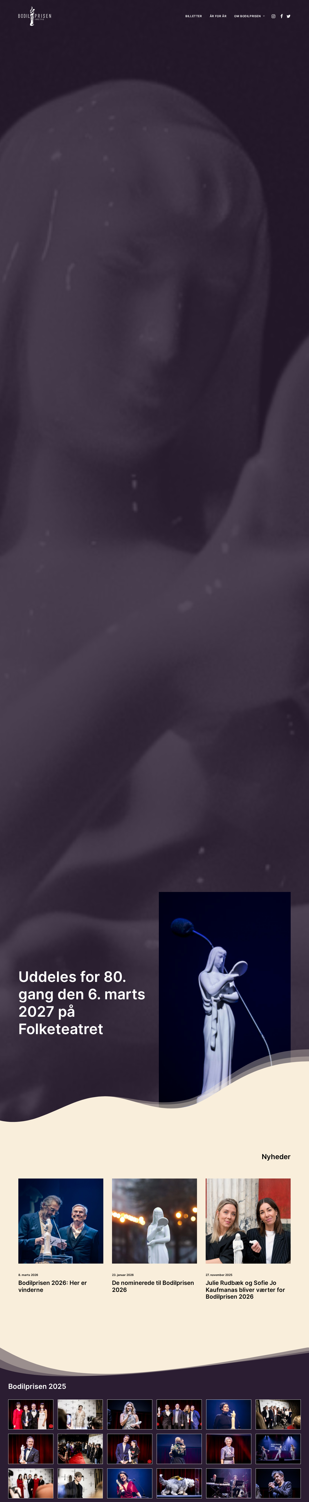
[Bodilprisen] (34, 16)
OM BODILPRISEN (247, 16)
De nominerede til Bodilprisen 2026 (153, 1286)
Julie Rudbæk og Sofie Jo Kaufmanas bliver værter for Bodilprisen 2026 (245, 1289)
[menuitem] (193, 16)
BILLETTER (193, 16)
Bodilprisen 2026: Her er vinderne (52, 1286)
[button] (274, 16)
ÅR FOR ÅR (218, 16)
